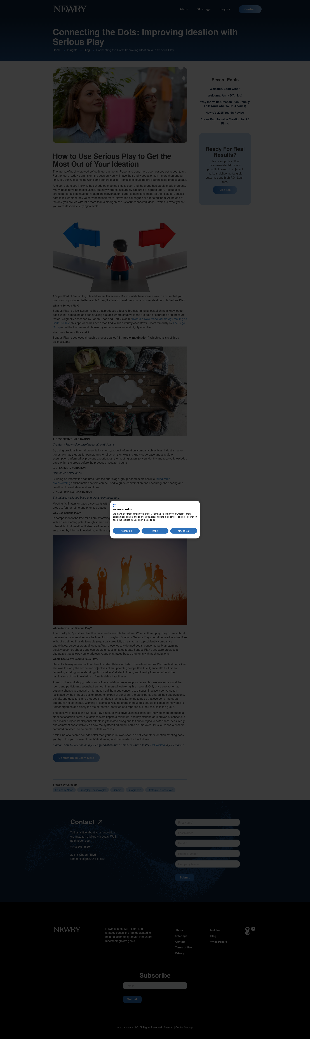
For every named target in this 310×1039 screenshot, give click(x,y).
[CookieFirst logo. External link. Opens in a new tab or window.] (114, 505)
